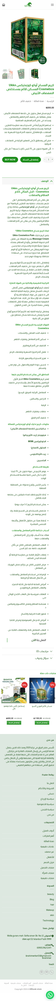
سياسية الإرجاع (47, 799)
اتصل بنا (50, 783)
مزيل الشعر (48, 862)
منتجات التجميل (47, 867)
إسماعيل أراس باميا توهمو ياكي (14, 707)
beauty (50, 894)
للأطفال (50, 857)
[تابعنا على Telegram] (41, 972)
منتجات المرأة (48, 873)
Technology (48, 920)
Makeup (50, 910)
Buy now (10, 159)
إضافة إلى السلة (30, 159)
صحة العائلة (39, 101)
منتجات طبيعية (47, 878)
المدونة (6, 983)
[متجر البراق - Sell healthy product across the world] (28, 5)
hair (52, 904)
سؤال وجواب (42, 658)
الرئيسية (50, 101)
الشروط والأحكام (46, 788)
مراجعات (31, 985)
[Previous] (49, 40)
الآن (33, 640)
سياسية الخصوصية (45, 804)
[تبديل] (51, 181)
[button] (52, 4)
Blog (52, 899)
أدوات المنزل (48, 831)
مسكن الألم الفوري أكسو (42, 706)
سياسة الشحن (47, 809)
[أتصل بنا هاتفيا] (51, 972)
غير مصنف (49, 852)
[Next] (4, 40)
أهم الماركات (48, 836)
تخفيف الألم (26, 101)
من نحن (50, 815)
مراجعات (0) (42, 651)
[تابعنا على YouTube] (46, 972)
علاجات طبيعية (47, 846)
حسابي (51, 793)
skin (52, 915)
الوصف (45, 181)
